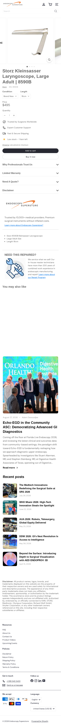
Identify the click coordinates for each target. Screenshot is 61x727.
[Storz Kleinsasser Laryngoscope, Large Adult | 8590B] (20, 316)
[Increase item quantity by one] (14, 115)
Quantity (6, 110)
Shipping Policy (8, 660)
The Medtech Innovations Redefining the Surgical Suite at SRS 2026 (37, 488)
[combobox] (30, 11)
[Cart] (50, 4)
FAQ (4, 629)
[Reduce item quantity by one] (4, 115)
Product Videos (9, 640)
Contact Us (7, 636)
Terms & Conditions (10, 667)
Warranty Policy (9, 664)
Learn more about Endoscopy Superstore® (24, 225)
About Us (6, 633)
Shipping (5, 145)
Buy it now (30, 157)
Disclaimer (6, 654)
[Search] (56, 11)
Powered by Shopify (39, 721)
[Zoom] (49, 59)
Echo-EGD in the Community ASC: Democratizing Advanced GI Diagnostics (30, 427)
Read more (9, 467)
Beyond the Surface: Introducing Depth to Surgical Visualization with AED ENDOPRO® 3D (37, 557)
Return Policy (7, 657)
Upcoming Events (9, 643)
